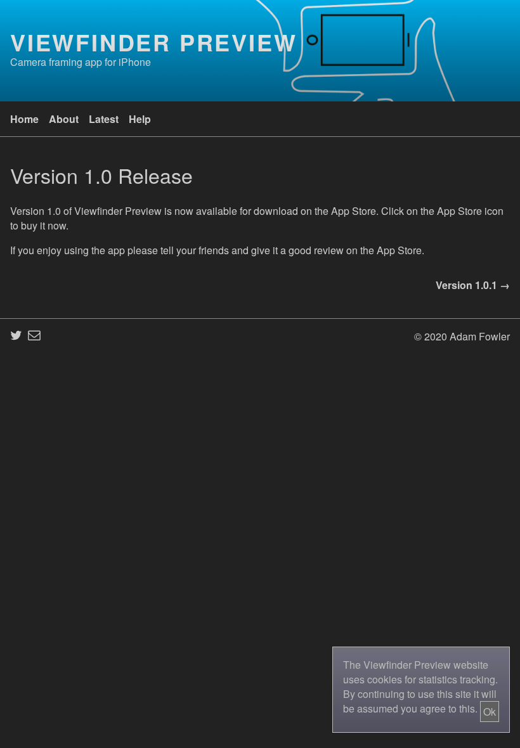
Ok (489, 711)
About (64, 119)
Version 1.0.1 (466, 285)
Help (140, 119)
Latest (104, 119)
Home (24, 119)
